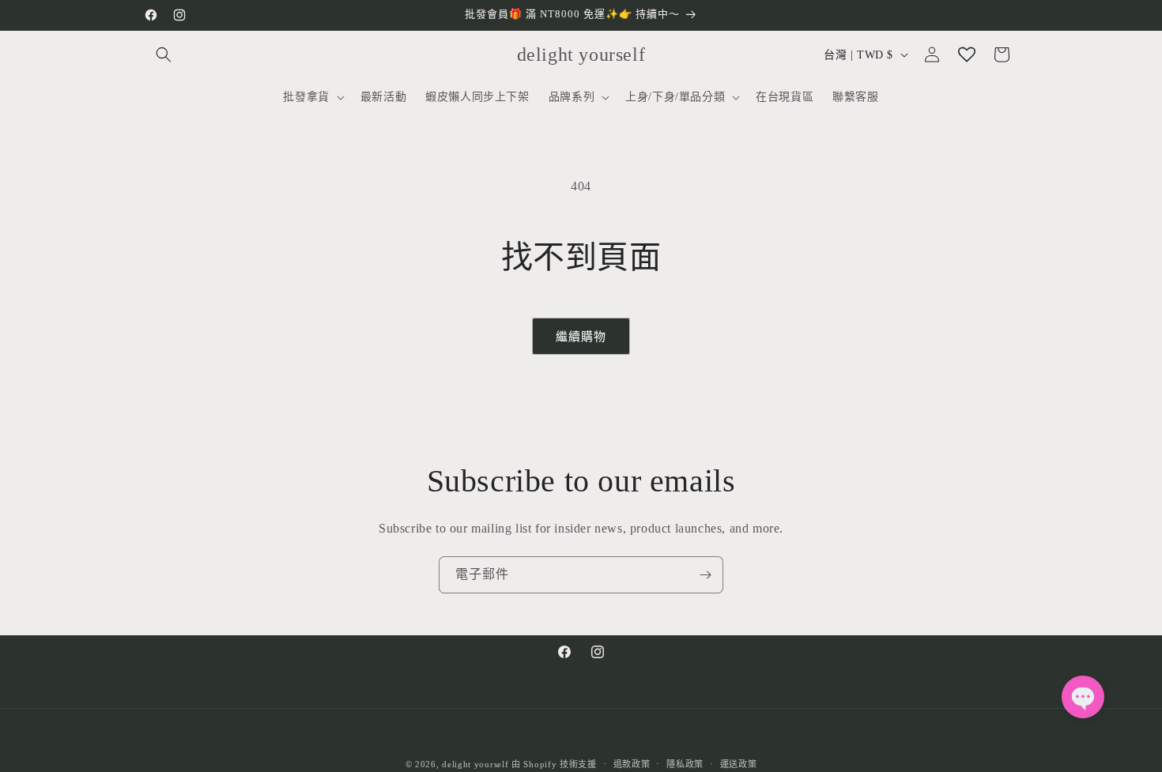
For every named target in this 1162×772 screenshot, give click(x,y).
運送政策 (738, 763)
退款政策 (632, 763)
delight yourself (475, 764)
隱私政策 (685, 763)
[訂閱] (705, 574)
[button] (163, 54)
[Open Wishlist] (966, 54)
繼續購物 (581, 336)
